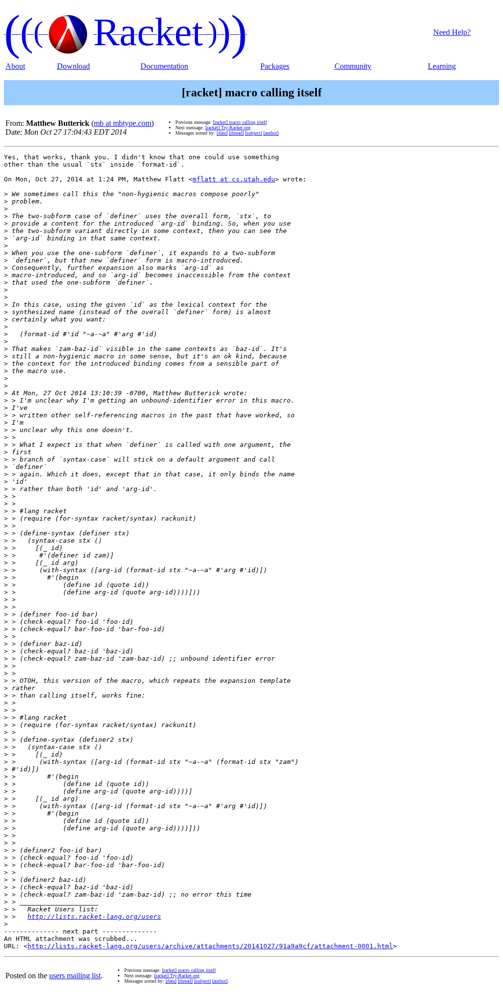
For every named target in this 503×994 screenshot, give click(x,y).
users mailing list (75, 975)
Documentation (164, 66)
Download (73, 66)
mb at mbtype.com (122, 123)
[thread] (236, 133)
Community (353, 66)
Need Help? (452, 32)
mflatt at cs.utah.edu (234, 179)
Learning (442, 66)
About (15, 66)
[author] (271, 133)
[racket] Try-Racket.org (228, 127)
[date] (222, 133)
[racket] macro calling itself (240, 122)
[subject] (253, 133)
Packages (274, 66)
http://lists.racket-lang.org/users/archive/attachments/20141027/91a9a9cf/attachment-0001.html (210, 946)
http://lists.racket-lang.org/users (94, 916)
